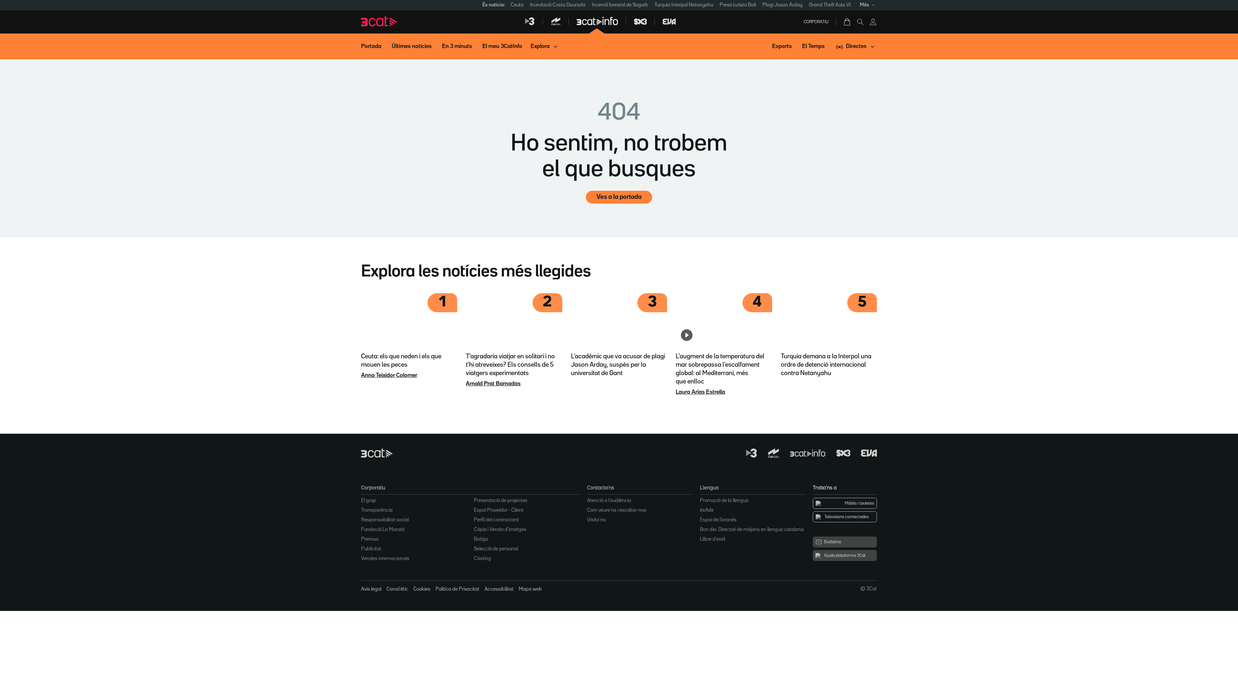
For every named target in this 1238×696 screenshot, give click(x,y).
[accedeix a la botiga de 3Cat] (847, 22)
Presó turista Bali (738, 5)
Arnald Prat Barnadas (493, 383)
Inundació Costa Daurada (557, 5)
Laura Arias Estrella (700, 392)
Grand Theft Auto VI (830, 5)
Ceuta (517, 5)
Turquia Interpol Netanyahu (683, 5)
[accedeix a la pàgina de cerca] (860, 22)
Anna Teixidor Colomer (389, 375)
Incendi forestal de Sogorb (620, 5)
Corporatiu (816, 22)
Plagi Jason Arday (782, 5)
